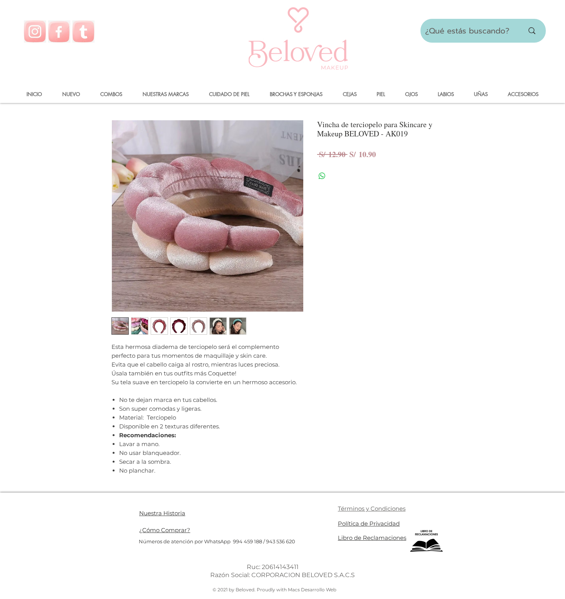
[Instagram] (35, 31)
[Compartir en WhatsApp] (322, 176)
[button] (165, 94)
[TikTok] (83, 31)
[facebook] (59, 31)
